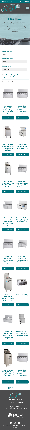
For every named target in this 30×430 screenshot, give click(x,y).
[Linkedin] (19, 423)
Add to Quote (8, 118)
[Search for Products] (14, 54)
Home (3, 75)
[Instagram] (15, 423)
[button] (27, 8)
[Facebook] (11, 423)
